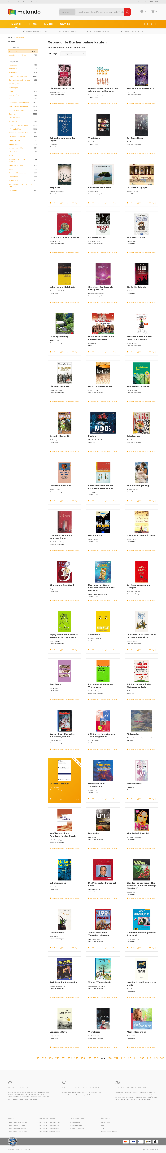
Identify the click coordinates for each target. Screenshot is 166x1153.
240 (123, 1058)
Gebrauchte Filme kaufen (17, 1125)
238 (109, 1058)
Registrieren (150, 24)
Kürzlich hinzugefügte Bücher (49, 1122)
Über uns (45, 2)
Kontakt (21, 2)
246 (162, 1058)
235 (89, 1058)
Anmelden (154, 2)
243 (142, 1058)
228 (44, 1058)
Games (65, 23)
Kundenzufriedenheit (77, 1128)
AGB (102, 1128)
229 (51, 1058)
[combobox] (67, 12)
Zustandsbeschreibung (78, 1125)
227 (37, 1058)
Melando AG (105, 1122)
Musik (48, 23)
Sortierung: (52, 54)
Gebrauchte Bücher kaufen (17, 1122)
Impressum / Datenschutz (110, 1131)
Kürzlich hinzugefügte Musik (49, 1128)
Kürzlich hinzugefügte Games (49, 1131)
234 (83, 1058)
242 (136, 1058)
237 (102, 1058)
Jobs (102, 1125)
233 (76, 1058)
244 (149, 1058)
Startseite (11, 2)
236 (96, 1058)
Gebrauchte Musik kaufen (17, 1128)
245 (155, 1058)
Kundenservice (33, 2)
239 (116, 1058)
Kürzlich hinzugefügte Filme (49, 1125)
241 (129, 1058)
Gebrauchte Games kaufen (17, 1131)
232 (70, 1058)
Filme (33, 23)
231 (63, 1058)
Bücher (16, 23)
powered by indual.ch (150, 1150)
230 (57, 1058)
